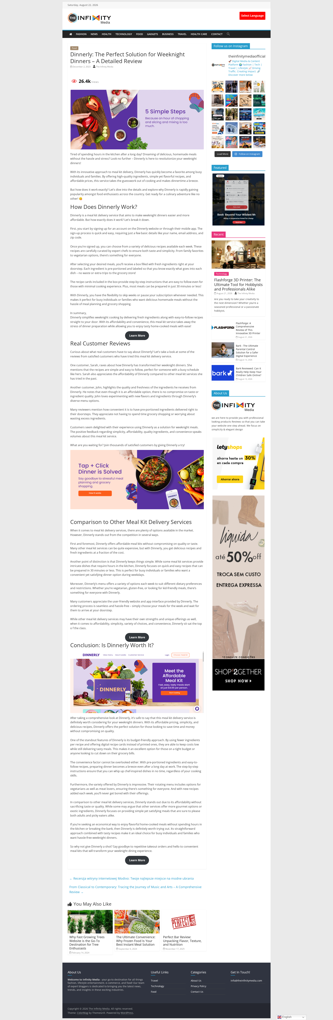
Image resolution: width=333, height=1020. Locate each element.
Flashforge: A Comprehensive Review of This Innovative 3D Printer (248, 328)
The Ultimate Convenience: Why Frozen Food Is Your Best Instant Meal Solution (135, 941)
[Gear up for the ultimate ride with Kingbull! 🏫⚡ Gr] (218, 87)
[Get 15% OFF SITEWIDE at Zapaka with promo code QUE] (259, 87)
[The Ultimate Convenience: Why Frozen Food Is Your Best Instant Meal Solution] (137, 912)
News (94, 34)
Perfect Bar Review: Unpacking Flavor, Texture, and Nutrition (182, 941)
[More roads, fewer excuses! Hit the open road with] (231, 100)
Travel (182, 34)
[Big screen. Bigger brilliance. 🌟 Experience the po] (245, 128)
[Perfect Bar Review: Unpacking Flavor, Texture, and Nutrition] (183, 912)
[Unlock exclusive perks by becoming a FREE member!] (245, 114)
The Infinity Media (104, 66)
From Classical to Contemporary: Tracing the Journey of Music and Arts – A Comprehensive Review (135, 889)
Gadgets (152, 34)
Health (106, 34)
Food (139, 34)
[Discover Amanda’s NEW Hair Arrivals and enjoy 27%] (245, 87)
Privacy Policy (198, 986)
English (286, 1016)
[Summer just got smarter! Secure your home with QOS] (259, 128)
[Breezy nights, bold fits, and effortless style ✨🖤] (231, 87)
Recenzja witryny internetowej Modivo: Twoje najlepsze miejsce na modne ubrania (131, 878)
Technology (124, 34)
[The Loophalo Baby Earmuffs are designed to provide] (231, 128)
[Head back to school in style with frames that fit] (245, 100)
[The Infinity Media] (71, 34)
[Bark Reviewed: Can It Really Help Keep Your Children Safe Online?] (223, 366)
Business (168, 34)
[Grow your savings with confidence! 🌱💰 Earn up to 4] (259, 100)
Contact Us (197, 991)
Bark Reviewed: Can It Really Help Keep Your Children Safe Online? (249, 372)
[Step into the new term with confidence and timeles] (231, 114)
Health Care (199, 34)
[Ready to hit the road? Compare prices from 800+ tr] (218, 128)
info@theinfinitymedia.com (246, 980)
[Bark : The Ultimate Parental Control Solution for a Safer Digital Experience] (223, 344)
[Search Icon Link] (228, 34)
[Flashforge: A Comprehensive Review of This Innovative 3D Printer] (223, 321)
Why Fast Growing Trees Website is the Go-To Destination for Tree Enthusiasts (87, 942)
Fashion (81, 34)
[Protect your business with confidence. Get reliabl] (218, 114)
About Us (196, 980)
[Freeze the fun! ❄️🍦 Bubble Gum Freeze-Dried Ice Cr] (231, 142)
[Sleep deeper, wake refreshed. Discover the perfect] (259, 142)
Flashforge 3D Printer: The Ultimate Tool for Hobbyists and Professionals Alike (238, 284)
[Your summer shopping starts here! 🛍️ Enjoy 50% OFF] (259, 114)
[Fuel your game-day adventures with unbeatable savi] (245, 142)
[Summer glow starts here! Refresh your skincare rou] (218, 142)
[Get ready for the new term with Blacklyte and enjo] (218, 100)
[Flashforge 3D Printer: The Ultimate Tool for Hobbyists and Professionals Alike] (238, 242)
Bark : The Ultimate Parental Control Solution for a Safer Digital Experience (247, 351)
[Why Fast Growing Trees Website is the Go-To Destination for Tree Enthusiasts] (90, 912)
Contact (217, 34)
